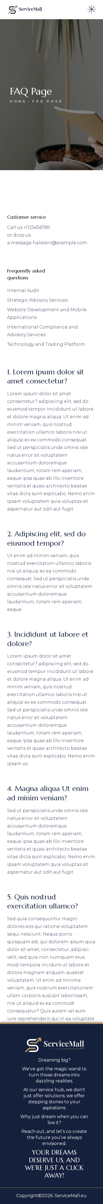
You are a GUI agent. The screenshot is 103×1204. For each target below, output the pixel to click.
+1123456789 (36, 227)
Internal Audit (23, 290)
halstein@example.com (60, 242)
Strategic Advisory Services (37, 300)
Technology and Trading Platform (46, 344)
